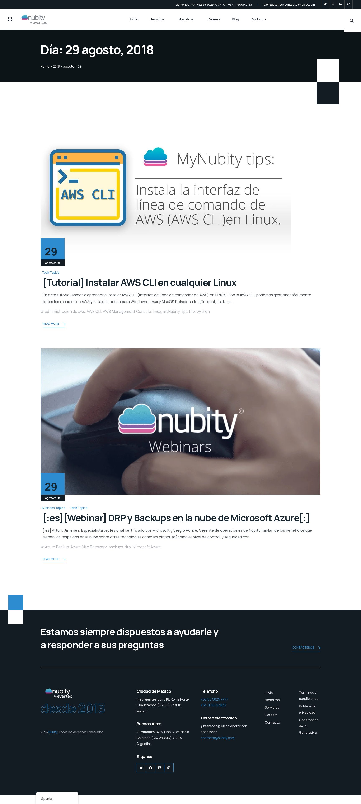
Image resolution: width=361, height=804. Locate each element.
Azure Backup (57, 546)
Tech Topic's (51, 272)
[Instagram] (348, 4)
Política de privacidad (307, 709)
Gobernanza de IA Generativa (308, 726)
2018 (56, 66)
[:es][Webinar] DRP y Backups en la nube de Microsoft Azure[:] (176, 517)
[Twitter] (325, 4)
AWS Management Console (127, 311)
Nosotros (185, 19)
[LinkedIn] (340, 4)
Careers (213, 19)
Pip (192, 311)
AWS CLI (94, 311)
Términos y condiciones (308, 695)
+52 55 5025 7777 (214, 699)
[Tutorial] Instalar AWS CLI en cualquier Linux (139, 282)
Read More (51, 324)
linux (157, 311)
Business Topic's (53, 508)
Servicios (157, 19)
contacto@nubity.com (300, 4)
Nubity (52, 732)
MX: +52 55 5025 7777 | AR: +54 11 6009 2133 (221, 4)
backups (115, 546)
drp (128, 546)
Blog (235, 19)
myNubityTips (175, 311)
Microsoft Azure (146, 546)
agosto (68, 66)
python (203, 311)
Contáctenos (303, 647)
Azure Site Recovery (89, 546)
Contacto (258, 19)
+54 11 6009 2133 (213, 705)
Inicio (134, 19)
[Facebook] (333, 4)
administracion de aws (65, 311)
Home (45, 66)
